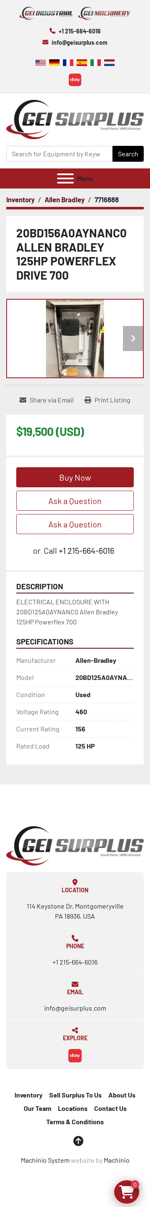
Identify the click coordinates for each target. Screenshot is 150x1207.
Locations (73, 1108)
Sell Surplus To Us (75, 1095)
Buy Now (75, 477)
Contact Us (110, 1108)
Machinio (117, 1160)
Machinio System (45, 1160)
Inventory (28, 1095)
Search (128, 154)
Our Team (37, 1108)
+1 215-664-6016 (80, 31)
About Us (121, 1095)
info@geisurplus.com (80, 42)
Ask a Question (75, 501)
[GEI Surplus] (75, 845)
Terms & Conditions (75, 1122)
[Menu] (65, 178)
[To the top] (78, 1140)
